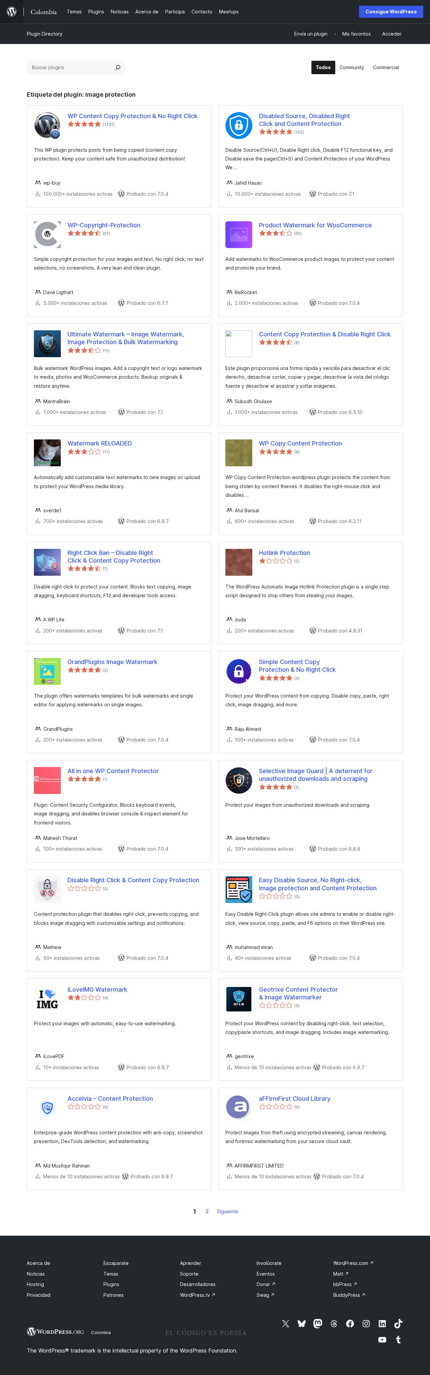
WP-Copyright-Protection (104, 225)
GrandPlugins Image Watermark (113, 661)
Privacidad (38, 1295)
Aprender (190, 1263)
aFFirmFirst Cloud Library (295, 1098)
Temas (110, 1274)
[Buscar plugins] (118, 67)
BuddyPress (349, 1295)
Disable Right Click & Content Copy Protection (133, 880)
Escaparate (116, 1263)
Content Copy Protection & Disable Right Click (325, 334)
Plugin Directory (44, 34)
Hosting (35, 1284)
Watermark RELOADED (100, 443)
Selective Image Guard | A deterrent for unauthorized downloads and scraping (316, 774)
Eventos (266, 1274)
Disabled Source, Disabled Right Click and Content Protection (304, 119)
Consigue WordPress (391, 11)
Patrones (113, 1295)
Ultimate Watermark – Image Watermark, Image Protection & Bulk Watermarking (126, 338)
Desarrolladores (198, 1284)
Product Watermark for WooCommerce (315, 225)
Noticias (36, 1274)
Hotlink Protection (284, 552)
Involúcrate (269, 1263)
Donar (266, 1284)
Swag (266, 1295)
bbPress (345, 1284)
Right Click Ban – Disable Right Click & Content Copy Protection (114, 556)
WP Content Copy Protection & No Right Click (133, 116)
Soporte (189, 1274)
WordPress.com (353, 1263)
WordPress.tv (198, 1295)
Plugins (111, 1284)
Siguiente (227, 1211)
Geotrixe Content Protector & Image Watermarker (298, 993)
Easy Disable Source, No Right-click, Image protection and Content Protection (318, 883)
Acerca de (38, 1263)
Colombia (101, 1332)
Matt (341, 1274)
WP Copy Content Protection (300, 443)
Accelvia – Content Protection (110, 1098)
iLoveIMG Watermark (97, 989)
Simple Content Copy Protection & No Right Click (297, 665)
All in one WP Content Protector (113, 770)
